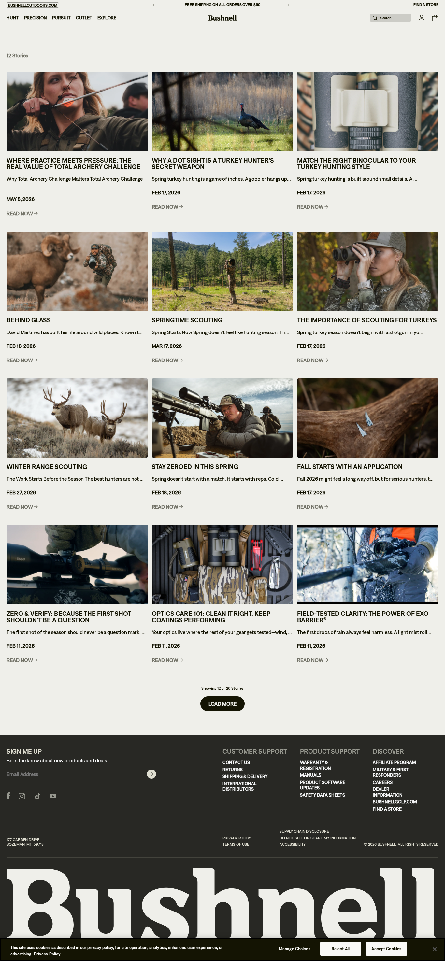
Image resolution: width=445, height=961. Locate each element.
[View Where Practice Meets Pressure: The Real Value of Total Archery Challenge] (77, 111)
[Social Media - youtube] (53, 795)
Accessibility (293, 844)
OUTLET (84, 17)
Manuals (310, 775)
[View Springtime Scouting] (222, 271)
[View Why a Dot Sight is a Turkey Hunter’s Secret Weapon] (222, 111)
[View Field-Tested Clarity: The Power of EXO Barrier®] (367, 564)
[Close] (434, 949)
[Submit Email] (151, 774)
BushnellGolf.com (395, 801)
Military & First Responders (391, 772)
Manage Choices (294, 948)
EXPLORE (106, 17)
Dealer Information (388, 792)
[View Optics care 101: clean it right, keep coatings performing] (222, 564)
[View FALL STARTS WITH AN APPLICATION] (367, 418)
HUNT (13, 17)
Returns (233, 769)
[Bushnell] (222, 18)
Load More (222, 704)
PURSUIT (61, 17)
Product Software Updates (322, 785)
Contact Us (236, 762)
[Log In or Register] (421, 18)
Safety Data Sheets (322, 795)
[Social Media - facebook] (8, 795)
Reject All (341, 948)
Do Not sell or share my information (318, 838)
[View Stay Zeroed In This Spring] (222, 418)
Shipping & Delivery (245, 776)
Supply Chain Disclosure (304, 831)
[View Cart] (435, 18)
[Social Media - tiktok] (37, 795)
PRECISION (35, 17)
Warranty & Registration (315, 765)
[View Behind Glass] (77, 271)
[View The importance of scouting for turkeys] (367, 271)
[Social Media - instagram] (22, 795)
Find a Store (425, 4)
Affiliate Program (394, 762)
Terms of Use (236, 844)
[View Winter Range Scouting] (77, 418)
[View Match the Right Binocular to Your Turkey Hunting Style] (367, 111)
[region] (222, 949)
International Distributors (239, 786)
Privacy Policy (237, 838)
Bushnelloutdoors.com (32, 5)
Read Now (20, 213)
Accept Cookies (386, 948)
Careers (383, 782)
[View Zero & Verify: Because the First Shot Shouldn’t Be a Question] (77, 564)
